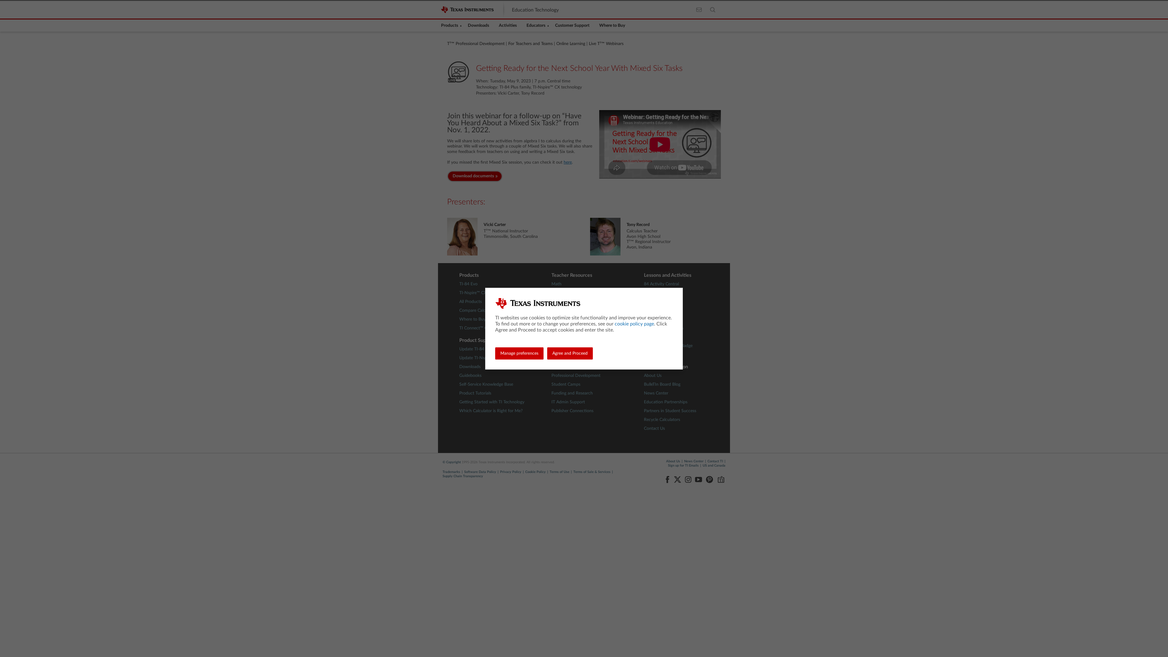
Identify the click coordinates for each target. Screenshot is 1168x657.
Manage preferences (519, 353)
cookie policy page (634, 324)
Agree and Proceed (570, 353)
